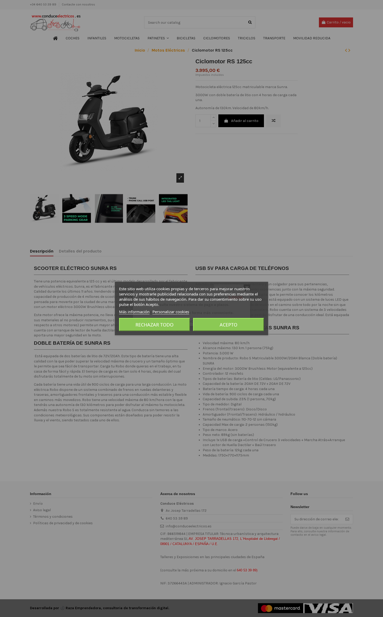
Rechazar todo (154, 325)
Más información (134, 311)
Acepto (228, 325)
